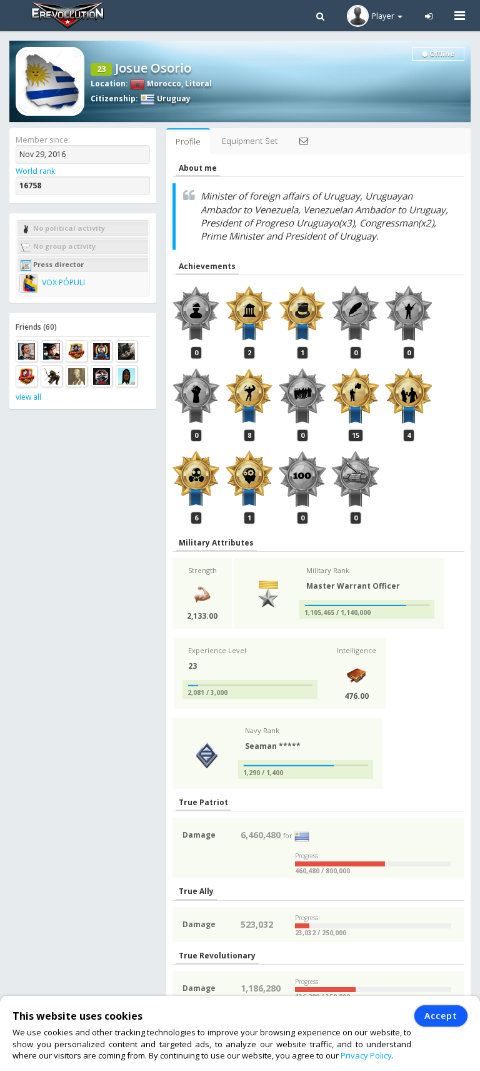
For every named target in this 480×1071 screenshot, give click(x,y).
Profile (188, 141)
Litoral (198, 83)
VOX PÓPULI (62, 282)
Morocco (163, 83)
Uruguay (173, 98)
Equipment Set (250, 140)
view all (28, 397)
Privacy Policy (366, 1055)
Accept (441, 1016)
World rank (35, 171)
